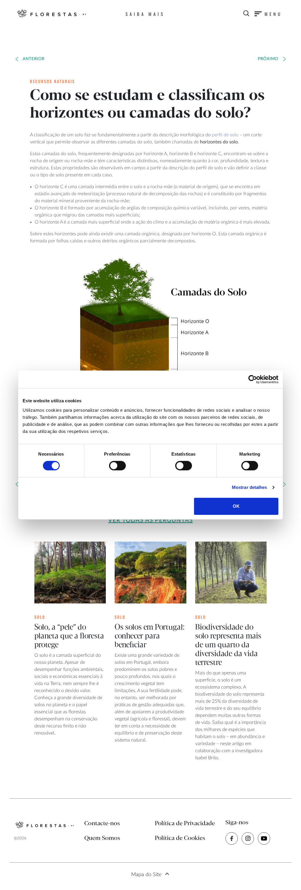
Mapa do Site (146, 874)
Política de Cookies (180, 838)
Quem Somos (102, 838)
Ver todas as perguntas (150, 520)
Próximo (268, 59)
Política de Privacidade (185, 823)
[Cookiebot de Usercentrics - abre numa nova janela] (252, 379)
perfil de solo (225, 135)
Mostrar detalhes (249, 487)
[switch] (117, 465)
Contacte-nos (102, 823)
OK (236, 506)
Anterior (34, 59)
